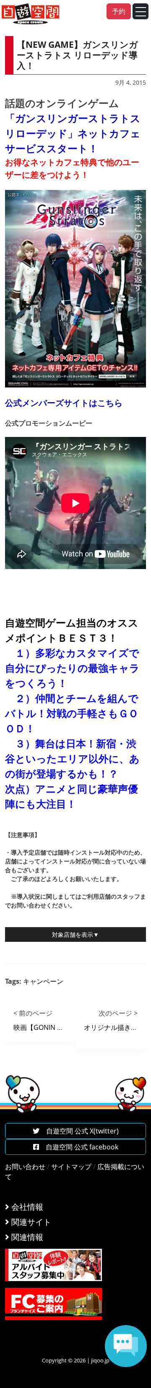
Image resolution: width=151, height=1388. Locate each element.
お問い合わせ (25, 1166)
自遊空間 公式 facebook (78, 1146)
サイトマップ (71, 1166)
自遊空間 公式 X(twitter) (79, 1131)
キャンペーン (43, 981)
